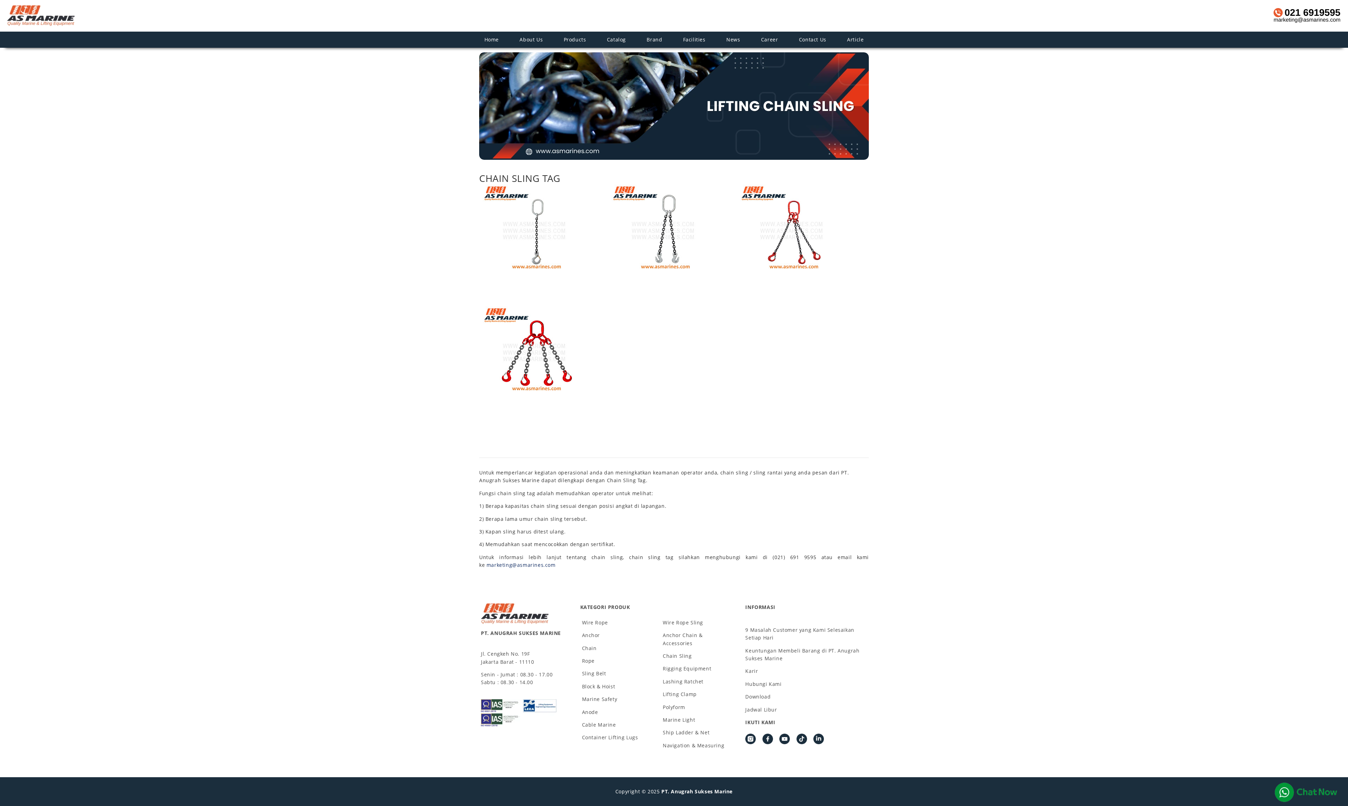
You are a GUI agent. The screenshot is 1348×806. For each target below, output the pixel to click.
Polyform (674, 707)
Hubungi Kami (763, 684)
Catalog (616, 39)
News (733, 39)
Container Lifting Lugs (610, 737)
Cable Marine (599, 724)
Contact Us (812, 39)
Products (575, 39)
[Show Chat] (1305, 792)
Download (758, 696)
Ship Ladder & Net (686, 732)
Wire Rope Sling (683, 622)
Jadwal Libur (761, 709)
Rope (588, 660)
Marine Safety (599, 699)
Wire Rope (595, 622)
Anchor (591, 635)
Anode (590, 712)
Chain (589, 648)
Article (855, 39)
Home (491, 39)
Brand (654, 39)
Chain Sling (677, 656)
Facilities (694, 39)
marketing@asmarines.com (521, 565)
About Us (531, 39)
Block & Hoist (598, 686)
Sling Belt (594, 673)
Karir (751, 671)
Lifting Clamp (680, 694)
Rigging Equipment (687, 668)
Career (769, 39)
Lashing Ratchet (683, 681)
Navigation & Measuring (693, 745)
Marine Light (679, 719)
